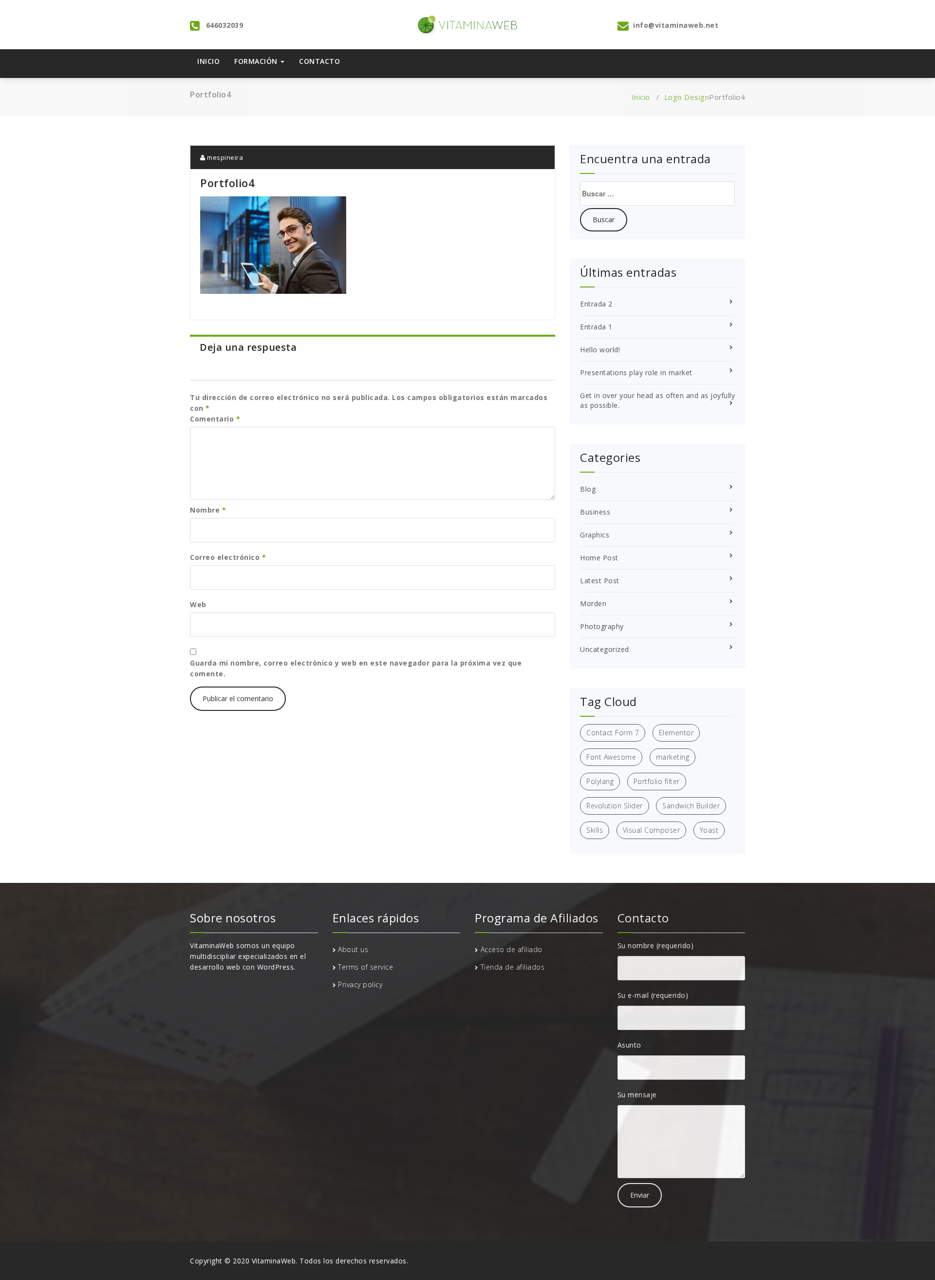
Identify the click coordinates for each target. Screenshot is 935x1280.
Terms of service (365, 967)
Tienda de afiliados (513, 967)
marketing (673, 757)
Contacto (319, 61)
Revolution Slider (614, 805)
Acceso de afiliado (511, 949)
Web (198, 604)
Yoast (709, 830)
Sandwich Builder (691, 805)
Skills (594, 830)
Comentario (215, 418)
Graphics (594, 534)
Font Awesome (611, 757)
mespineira (224, 157)
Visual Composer (651, 830)
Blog (588, 489)
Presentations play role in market (636, 372)
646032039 (224, 25)
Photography (602, 626)
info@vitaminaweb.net (675, 25)
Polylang (600, 781)
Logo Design (687, 97)
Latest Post (599, 580)
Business (595, 511)
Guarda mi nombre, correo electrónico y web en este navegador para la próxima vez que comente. (356, 668)
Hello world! (600, 349)
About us (353, 949)
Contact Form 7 (612, 732)
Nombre (208, 510)
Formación (257, 61)
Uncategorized (604, 649)
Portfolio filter (657, 781)
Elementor (676, 732)
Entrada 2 (596, 303)
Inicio (208, 61)
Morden (593, 603)
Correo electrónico (228, 557)
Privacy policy (360, 984)
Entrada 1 (596, 326)
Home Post (599, 557)
